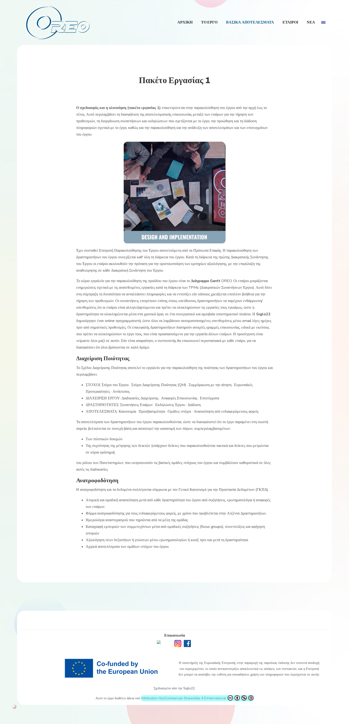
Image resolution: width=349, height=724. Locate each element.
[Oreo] (57, 22)
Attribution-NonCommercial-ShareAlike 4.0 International (184, 698)
